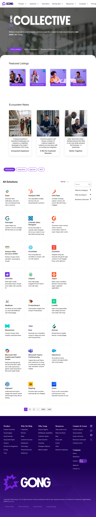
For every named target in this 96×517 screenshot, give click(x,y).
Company (82, 4)
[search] (83, 184)
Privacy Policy (9, 506)
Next (43, 409)
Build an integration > (31, 49)
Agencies (33, 169)
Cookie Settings (51, 506)
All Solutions (9, 169)
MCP (41, 169)
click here (11, 501)
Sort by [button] (63, 181)
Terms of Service (23, 506)
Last (49, 409)
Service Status (37, 506)
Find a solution (16, 49)
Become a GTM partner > (49, 49)
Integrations (22, 169)
